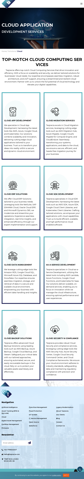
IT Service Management (38, 418)
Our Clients (60, 415)
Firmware (5, 428)
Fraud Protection (35, 411)
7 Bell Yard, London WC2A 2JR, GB (11, 460)
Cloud (19, 51)
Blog (58, 418)
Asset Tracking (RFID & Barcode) (10, 412)
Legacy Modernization (64, 407)
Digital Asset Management (12, 421)
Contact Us (60, 426)
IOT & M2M (33, 415)
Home (4, 51)
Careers (59, 422)
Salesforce (33, 426)
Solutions (12, 51)
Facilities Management (10, 424)
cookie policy (56, 475)
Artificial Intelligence (9, 407)
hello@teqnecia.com (11, 454)
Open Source (34, 422)
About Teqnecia (62, 411)
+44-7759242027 (10, 450)
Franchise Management (38, 407)
